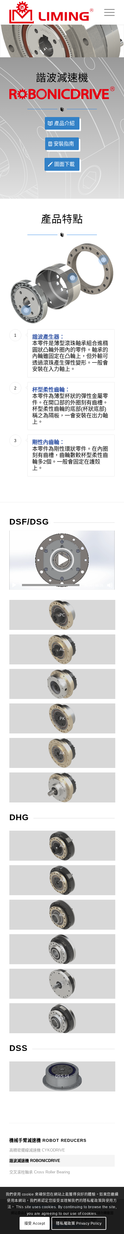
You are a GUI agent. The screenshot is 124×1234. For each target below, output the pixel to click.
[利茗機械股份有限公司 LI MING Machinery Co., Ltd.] (51, 12)
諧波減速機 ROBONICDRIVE (34, 1160)
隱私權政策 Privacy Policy (78, 1223)
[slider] (50, 585)
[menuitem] (106, 12)
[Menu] (106, 12)
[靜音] (110, 585)
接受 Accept (34, 1223)
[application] (62, 560)
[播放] (14, 585)
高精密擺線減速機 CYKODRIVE (37, 1150)
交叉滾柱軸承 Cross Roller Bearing (39, 1172)
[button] (62, 560)
